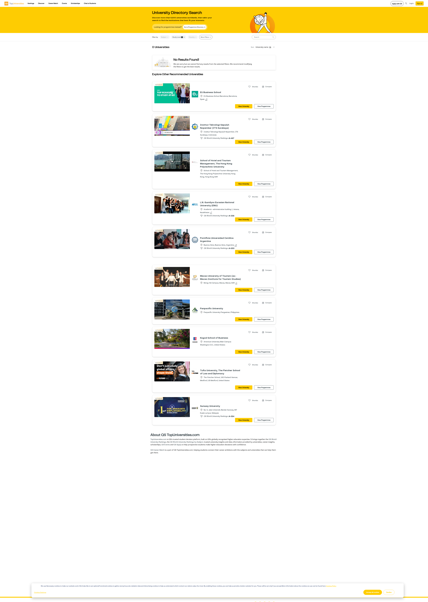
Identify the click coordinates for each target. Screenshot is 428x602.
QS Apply (177, 445)
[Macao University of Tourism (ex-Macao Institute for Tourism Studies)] (195, 278)
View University (243, 106)
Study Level (177, 37)
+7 (211, 212)
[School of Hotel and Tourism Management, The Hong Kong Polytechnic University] (195, 162)
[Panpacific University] (195, 310)
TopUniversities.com (158, 439)
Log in (411, 3)
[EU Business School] (195, 94)
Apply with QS (397, 4)
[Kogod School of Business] (195, 339)
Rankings (31, 3)
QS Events (165, 445)
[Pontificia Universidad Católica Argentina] (195, 240)
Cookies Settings (40, 592)
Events (64, 3)
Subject (164, 37)
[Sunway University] (195, 408)
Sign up (419, 3)
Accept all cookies (372, 592)
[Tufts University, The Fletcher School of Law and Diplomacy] (195, 372)
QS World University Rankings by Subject (186, 442)
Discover (41, 3)
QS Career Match (157, 450)
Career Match (53, 3)
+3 (206, 99)
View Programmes (263, 106)
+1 (236, 283)
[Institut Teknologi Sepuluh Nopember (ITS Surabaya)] (195, 126)
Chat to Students (90, 3)
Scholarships (75, 3)
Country (192, 37)
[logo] (14, 3)
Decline (389, 592)
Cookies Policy (331, 586)
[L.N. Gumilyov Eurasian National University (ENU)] (195, 204)
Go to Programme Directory (194, 27)
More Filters (205, 37)
